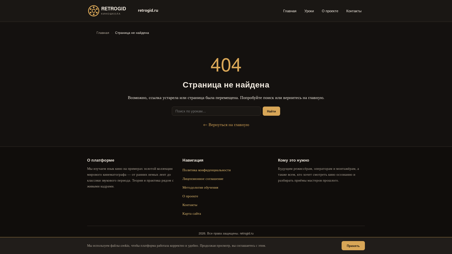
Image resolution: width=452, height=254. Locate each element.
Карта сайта (191, 213)
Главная (289, 10)
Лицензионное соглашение (202, 178)
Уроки (309, 10)
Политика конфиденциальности (206, 169)
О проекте (330, 10)
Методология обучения (200, 187)
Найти (271, 111)
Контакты (354, 10)
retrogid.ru (148, 10)
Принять (353, 245)
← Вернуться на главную (226, 124)
